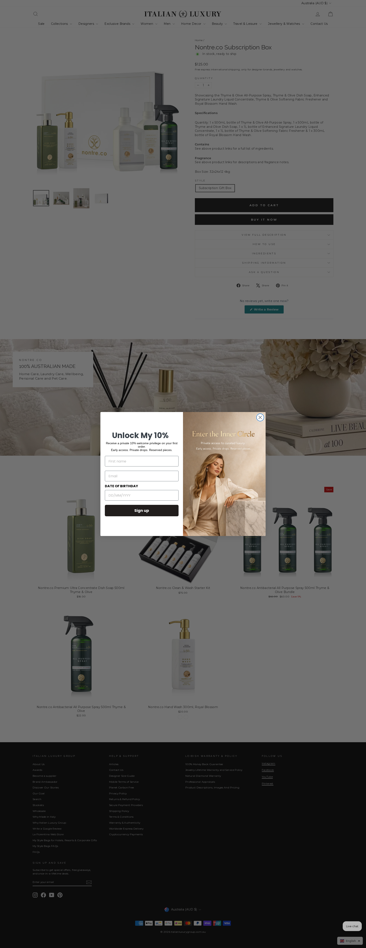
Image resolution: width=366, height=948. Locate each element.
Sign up (141, 510)
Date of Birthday (121, 486)
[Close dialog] (260, 417)
